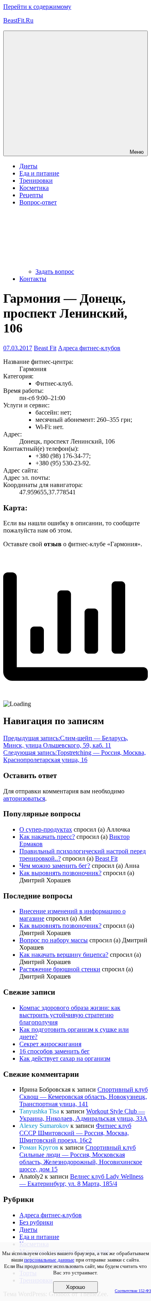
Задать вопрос (54, 271)
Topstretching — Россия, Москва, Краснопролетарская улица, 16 (74, 756)
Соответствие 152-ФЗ (133, 1291)
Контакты (32, 278)
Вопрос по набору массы (53, 940)
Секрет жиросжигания (50, 1044)
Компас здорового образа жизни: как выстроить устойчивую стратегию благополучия (69, 1015)
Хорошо (75, 1287)
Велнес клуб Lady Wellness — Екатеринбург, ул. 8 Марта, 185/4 (81, 1180)
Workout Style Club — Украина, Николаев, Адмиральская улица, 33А (83, 1115)
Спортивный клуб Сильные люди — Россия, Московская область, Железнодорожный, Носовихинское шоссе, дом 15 (80, 1158)
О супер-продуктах (45, 829)
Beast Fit (45, 348)
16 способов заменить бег (54, 1051)
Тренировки (36, 180)
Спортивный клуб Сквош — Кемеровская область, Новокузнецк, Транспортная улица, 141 (83, 1096)
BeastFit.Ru (18, 20)
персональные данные (49, 1260)
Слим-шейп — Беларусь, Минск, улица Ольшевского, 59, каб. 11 (65, 742)
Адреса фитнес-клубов (89, 348)
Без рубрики (36, 1222)
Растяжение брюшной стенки (59, 969)
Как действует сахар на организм (64, 1058)
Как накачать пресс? (47, 836)
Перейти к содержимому (37, 6)
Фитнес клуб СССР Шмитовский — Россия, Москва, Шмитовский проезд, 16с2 (75, 1133)
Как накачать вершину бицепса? (63, 954)
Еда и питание (39, 173)
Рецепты (31, 195)
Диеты (28, 166)
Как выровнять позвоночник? (60, 872)
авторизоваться (24, 798)
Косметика (34, 187)
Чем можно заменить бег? (54, 865)
